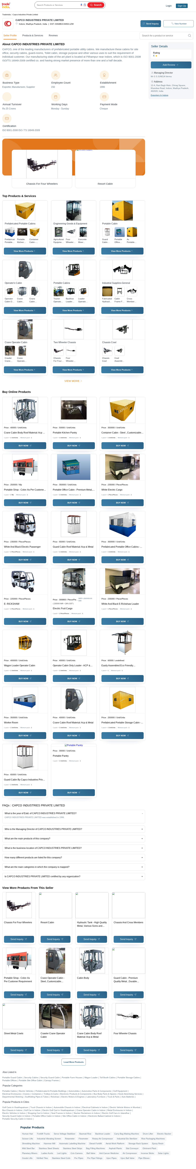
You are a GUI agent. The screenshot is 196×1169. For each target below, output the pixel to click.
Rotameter (70, 1138)
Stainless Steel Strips (72, 1148)
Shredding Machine (31, 1143)
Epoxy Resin (157, 1143)
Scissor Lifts (27, 1138)
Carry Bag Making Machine (126, 1134)
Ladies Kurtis (47, 1153)
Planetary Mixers (29, 1153)
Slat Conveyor (132, 1148)
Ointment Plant (149, 1148)
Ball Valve (91, 1153)
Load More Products (74, 1062)
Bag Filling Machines (95, 1148)
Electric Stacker (164, 1134)
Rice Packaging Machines (153, 1138)
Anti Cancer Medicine (109, 1153)
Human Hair (27, 1134)
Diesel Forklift (95, 1143)
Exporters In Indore (159, 95)
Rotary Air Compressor (102, 1138)
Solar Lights (163, 1153)
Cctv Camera (77, 1153)
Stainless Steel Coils (61, 1158)
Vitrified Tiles (42, 1158)
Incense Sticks (147, 1153)
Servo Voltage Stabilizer (64, 1134)
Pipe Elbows (144, 1158)
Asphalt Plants (115, 1148)
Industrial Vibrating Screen (49, 1138)
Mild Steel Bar (28, 1148)
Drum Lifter (148, 1134)
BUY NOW (23, 445)
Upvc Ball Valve (127, 1158)
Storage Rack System (138, 1143)
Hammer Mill (49, 1143)
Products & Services (32, 35)
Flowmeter (83, 1138)
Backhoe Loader (102, 1134)
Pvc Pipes (78, 1158)
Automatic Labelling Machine (72, 1143)
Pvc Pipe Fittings (94, 1158)
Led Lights (62, 1153)
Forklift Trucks (43, 1134)
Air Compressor (130, 1153)
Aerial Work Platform (115, 1143)
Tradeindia (6, 15)
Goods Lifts (27, 1158)
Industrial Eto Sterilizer (127, 1138)
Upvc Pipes (111, 1158)
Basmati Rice (85, 1134)
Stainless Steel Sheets (49, 1148)
